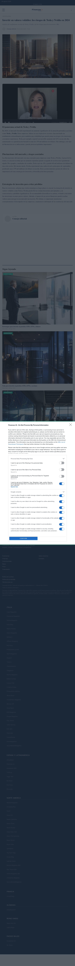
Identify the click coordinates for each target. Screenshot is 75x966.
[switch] (61, 463)
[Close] (71, 425)
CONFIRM (23, 538)
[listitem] (37, 459)
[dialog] (37, 483)
